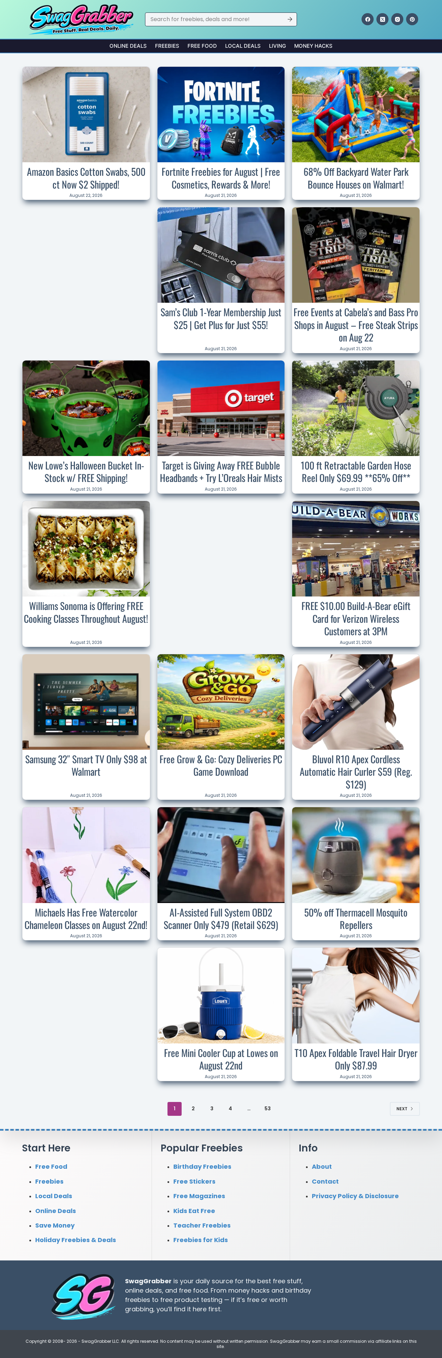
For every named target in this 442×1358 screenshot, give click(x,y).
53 (268, 1108)
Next (401, 1109)
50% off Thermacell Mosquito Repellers (355, 918)
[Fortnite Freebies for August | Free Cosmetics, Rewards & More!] (221, 115)
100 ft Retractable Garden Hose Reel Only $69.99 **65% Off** (356, 471)
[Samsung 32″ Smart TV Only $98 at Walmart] (86, 702)
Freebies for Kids (200, 1240)
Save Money (55, 1225)
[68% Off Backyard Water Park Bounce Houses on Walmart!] (356, 114)
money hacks (249, 1290)
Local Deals (243, 46)
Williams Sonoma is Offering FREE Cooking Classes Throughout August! (86, 612)
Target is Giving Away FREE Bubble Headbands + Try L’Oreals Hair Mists (221, 471)
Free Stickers (194, 1181)
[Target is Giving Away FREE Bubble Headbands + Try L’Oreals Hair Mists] (221, 408)
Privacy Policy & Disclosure (355, 1196)
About (322, 1166)
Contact (325, 1181)
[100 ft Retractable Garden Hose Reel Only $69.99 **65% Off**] (356, 408)
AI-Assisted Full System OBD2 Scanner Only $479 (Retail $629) (221, 918)
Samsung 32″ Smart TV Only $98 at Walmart (86, 765)
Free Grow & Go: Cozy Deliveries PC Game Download (221, 765)
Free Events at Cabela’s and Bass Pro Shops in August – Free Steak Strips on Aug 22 (356, 324)
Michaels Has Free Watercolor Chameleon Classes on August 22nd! (86, 918)
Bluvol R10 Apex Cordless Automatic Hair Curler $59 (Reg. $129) (356, 771)
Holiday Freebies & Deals (75, 1240)
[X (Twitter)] (382, 19)
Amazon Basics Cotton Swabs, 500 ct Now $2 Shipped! (86, 177)
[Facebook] (368, 19)
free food (193, 1290)
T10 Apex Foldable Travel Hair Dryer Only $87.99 (356, 1059)
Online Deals (128, 46)
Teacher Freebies (202, 1225)
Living (277, 46)
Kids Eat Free (194, 1210)
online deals (143, 1290)
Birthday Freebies (202, 1166)
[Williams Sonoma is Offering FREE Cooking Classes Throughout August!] (86, 548)
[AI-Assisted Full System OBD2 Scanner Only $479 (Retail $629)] (221, 855)
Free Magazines (199, 1196)
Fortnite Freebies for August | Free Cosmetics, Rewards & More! (221, 177)
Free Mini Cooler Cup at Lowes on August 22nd (221, 1059)
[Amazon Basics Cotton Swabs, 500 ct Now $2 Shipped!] (86, 114)
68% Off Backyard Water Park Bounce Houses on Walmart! (356, 177)
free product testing (191, 1299)
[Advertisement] (86, 253)
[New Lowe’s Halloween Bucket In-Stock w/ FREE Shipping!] (86, 408)
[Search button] (290, 19)
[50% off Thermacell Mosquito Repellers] (356, 855)
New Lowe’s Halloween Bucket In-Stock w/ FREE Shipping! (86, 471)
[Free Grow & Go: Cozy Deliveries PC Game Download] (221, 702)
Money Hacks (313, 46)
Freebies (167, 46)
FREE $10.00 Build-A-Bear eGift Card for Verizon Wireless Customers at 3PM (356, 618)
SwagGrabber (148, 1281)
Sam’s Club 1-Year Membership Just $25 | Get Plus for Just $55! (221, 318)
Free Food (202, 46)
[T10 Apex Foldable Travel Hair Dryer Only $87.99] (356, 995)
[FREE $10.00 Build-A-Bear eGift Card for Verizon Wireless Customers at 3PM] (356, 548)
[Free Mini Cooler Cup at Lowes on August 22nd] (221, 995)
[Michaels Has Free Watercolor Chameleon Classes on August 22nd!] (86, 855)
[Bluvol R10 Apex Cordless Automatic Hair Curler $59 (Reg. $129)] (356, 702)
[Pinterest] (412, 19)
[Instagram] (397, 19)
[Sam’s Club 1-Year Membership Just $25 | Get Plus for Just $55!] (221, 255)
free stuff (287, 1281)
